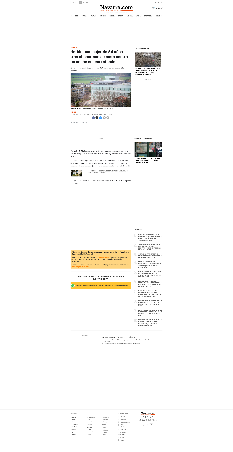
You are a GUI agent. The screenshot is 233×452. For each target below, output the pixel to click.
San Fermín (75, 16)
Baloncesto (90, 432)
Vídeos (104, 434)
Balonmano (105, 417)
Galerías (105, 432)
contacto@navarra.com (80, 267)
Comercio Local (103, 258)
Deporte (121, 16)
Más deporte (106, 422)
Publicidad (123, 419)
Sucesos (74, 422)
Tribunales (75, 424)
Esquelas (158, 16)
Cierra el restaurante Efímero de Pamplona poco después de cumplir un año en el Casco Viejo (150, 255)
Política (74, 419)
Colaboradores (91, 417)
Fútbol (89, 429)
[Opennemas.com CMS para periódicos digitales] (148, 421)
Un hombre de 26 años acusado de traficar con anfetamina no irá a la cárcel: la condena (108, 171)
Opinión (103, 16)
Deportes (89, 427)
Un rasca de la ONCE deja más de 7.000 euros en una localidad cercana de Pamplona (147, 161)
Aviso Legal (123, 430)
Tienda (122, 440)
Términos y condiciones (125, 337)
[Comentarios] (107, 117)
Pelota (89, 434)
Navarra (84, 16)
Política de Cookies (125, 422)
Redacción (74, 112)
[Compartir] (93, 117)
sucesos (75, 122)
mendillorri (83, 122)
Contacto (122, 416)
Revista (138, 16)
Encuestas (90, 422)
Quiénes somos (124, 414)
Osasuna (111, 16)
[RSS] (153, 417)
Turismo (122, 437)
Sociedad (74, 426)
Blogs (88, 419)
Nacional (130, 16)
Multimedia (148, 16)
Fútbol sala (105, 419)
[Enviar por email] (104, 117)
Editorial (74, 434)
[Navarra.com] (116, 7)
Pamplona (93, 16)
